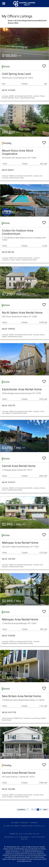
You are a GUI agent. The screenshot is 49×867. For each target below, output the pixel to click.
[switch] (44, 65)
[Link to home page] (24, 3)
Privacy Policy (32, 833)
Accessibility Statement (16, 837)
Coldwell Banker (19, 822)
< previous (21, 809)
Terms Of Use (16, 833)
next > (45, 809)
